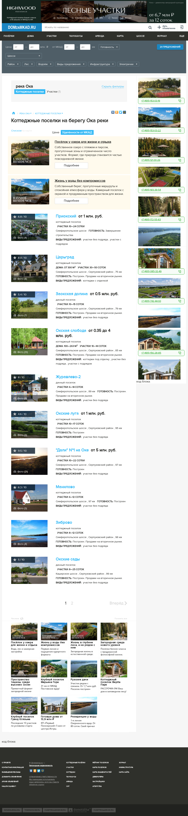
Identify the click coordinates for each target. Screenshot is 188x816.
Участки (54, 91)
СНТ (67, 786)
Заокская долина (72, 293)
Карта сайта (124, 772)
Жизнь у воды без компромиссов (80, 181)
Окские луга (67, 413)
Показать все (121, 618)
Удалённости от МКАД (77, 132)
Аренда (69, 782)
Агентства (97, 786)
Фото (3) (22, 435)
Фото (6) (22, 398)
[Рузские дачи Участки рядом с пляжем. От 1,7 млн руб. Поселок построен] (161, 235)
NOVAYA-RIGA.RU (12, 810)
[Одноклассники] (117, 112)
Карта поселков (99, 767)
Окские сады (68, 559)
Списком (16, 130)
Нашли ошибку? (9, 786)
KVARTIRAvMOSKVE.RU (55, 810)
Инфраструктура (126, 767)
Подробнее (71, 165)
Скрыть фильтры (113, 86)
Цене (55, 132)
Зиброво (64, 522)
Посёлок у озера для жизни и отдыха (83, 142)
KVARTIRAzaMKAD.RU (104, 810)
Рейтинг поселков (101, 763)
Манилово (65, 486)
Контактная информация (13, 767)
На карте (26, 130)
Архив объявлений (10, 782)
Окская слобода (71, 330)
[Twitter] (121, 112)
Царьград (65, 257)
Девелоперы (98, 777)
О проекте (6, 763)
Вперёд (117, 603)
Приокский (66, 216)
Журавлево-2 (68, 376)
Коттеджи (70, 772)
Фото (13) (22, 352)
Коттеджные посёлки (75, 763)
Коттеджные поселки (30, 91)
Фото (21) (22, 471)
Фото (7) (22, 315)
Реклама (15, 618)
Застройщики (99, 782)
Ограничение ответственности (43, 777)
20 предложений (170, 47)
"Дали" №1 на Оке (72, 450)
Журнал (122, 763)
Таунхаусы (75, 36)
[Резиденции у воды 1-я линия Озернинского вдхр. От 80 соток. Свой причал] (161, 317)
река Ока (25, 113)
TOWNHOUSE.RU (32, 810)
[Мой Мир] (124, 112)
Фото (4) (22, 237)
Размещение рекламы (11, 772)
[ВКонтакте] (113, 112)
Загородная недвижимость (41, 765)
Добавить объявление (11, 777)
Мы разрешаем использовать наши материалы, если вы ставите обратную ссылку (44, 782)
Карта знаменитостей (102, 772)
